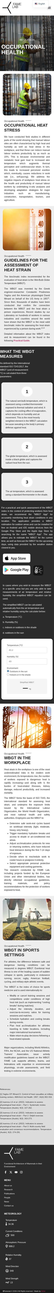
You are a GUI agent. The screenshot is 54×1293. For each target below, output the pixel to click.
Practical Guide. (22, 340)
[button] (49, 8)
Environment (12, 668)
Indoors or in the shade (19, 675)
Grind (43, 1291)
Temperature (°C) (15, 645)
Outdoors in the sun (18, 671)
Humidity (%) (12, 657)
